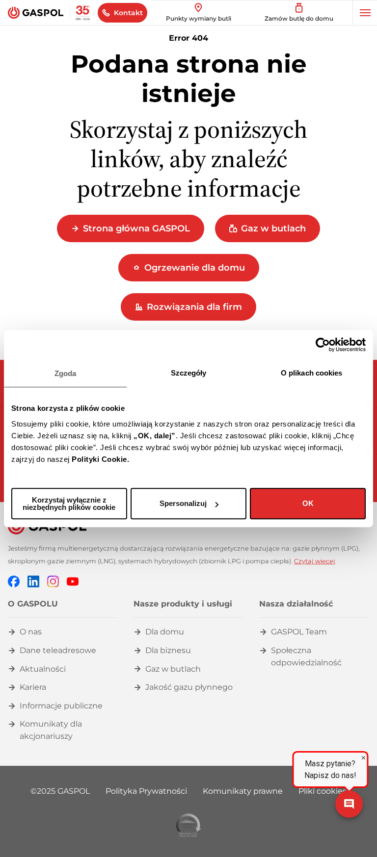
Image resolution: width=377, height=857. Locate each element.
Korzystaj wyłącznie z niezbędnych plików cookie (69, 503)
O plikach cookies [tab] (312, 373)
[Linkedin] (33, 581)
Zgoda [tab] (65, 373)
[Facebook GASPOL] (14, 581)
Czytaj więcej (314, 561)
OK (308, 503)
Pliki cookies (322, 791)
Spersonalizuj (183, 503)
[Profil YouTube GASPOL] (73, 581)
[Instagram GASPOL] (53, 581)
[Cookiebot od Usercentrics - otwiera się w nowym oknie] (323, 344)
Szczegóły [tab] (189, 373)
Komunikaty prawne (243, 791)
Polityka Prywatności (146, 791)
